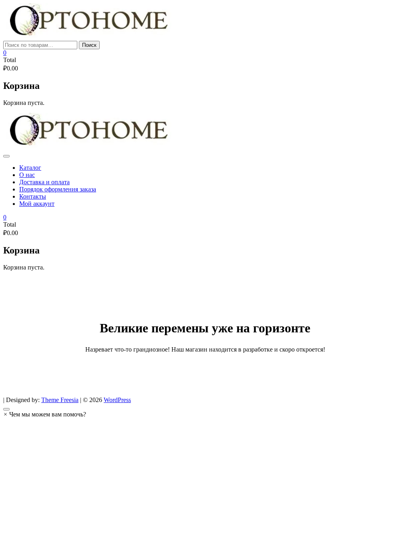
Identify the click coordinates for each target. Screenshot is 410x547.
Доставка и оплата (44, 182)
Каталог (30, 167)
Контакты (32, 196)
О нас (27, 174)
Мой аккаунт (36, 203)
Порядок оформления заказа (57, 189)
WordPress (117, 399)
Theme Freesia (59, 399)
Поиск (89, 45)
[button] (44, 414)
